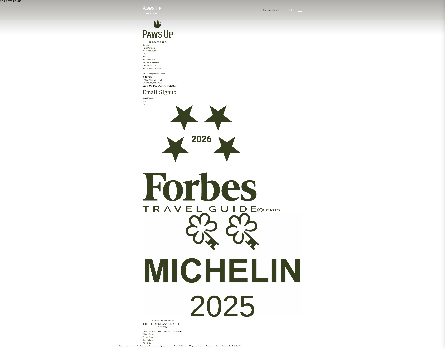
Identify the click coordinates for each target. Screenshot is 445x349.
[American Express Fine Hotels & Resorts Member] (162, 328)
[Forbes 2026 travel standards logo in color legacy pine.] (200, 211)
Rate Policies (148, 340)
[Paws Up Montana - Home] (152, 10)
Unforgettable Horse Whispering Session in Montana (192, 346)
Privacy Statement (150, 334)
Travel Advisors (149, 48)
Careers (146, 45)
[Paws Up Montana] (158, 42)
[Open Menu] (300, 10)
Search (290, 10)
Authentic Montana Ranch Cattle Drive (228, 346)
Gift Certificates (149, 60)
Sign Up (145, 104)
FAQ (144, 54)
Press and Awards (150, 51)
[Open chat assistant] (440, 344)
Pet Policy (147, 343)
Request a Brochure (151, 62)
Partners (146, 57)
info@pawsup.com (157, 74)
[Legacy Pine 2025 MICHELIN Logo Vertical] (222, 316)
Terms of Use (148, 337)
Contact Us (149, 65)
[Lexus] (268, 211)
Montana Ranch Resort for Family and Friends (154, 346)
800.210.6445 (155, 69)
